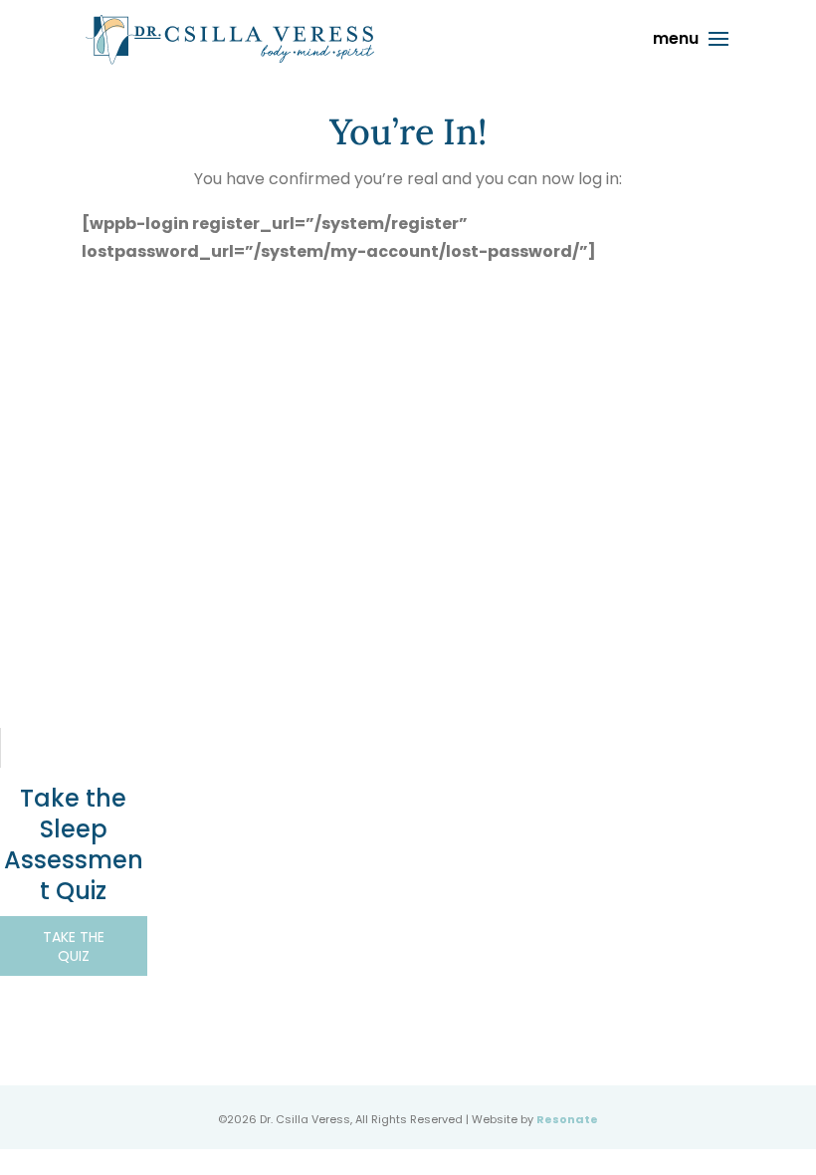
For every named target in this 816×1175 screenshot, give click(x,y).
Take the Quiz (73, 946)
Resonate (567, 1119)
